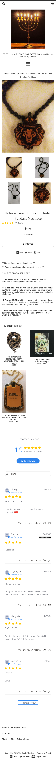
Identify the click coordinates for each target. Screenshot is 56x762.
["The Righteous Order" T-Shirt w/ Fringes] (42, 343)
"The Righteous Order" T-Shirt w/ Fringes (42, 360)
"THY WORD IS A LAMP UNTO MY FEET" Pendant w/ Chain (14, 417)
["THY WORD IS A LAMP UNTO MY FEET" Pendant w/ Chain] (14, 391)
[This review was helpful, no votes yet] (44, 522)
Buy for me (28, 243)
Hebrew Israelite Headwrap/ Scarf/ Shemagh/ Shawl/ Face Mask (14, 359)
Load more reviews (28, 703)
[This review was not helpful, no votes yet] (48, 522)
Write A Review (28, 461)
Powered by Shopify (44, 753)
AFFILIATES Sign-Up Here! (14, 727)
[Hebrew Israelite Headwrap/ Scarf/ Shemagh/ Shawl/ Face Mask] (14, 342)
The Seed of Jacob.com (27, 753)
